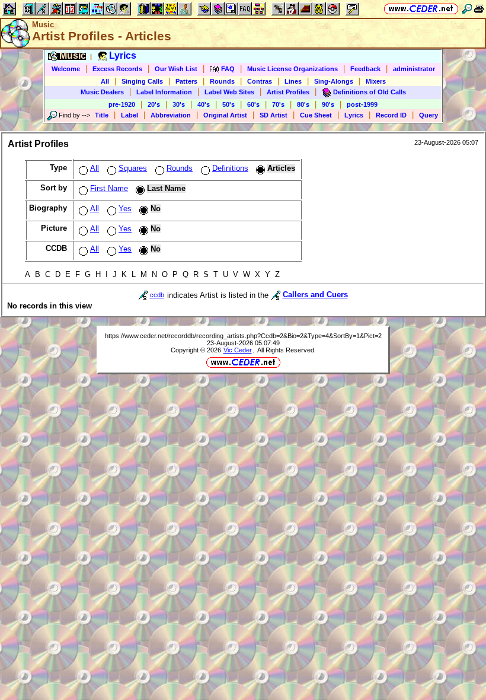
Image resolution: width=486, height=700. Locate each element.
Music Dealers (102, 92)
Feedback (365, 68)
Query (428, 115)
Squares (133, 168)
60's (253, 104)
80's (303, 104)
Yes (125, 208)
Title (101, 115)
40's (203, 104)
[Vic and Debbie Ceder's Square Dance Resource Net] (421, 8)
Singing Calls (142, 81)
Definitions (230, 168)
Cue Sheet (316, 115)
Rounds (222, 81)
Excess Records (117, 68)
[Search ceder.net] (467, 8)
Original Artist (225, 115)
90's (328, 104)
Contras (259, 81)
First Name (109, 188)
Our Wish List (176, 68)
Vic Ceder (237, 350)
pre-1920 (121, 104)
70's (278, 104)
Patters (186, 81)
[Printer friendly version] (479, 8)
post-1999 (362, 104)
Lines (293, 81)
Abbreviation (171, 115)
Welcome (66, 68)
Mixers (376, 81)
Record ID (391, 115)
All (105, 81)
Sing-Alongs (333, 81)
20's (154, 104)
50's (228, 104)
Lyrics (353, 115)
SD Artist (273, 115)
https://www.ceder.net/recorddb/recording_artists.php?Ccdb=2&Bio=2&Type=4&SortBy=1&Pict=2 (243, 335)
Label (129, 115)
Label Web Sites (229, 92)
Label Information (164, 92)
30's (178, 104)
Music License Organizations (292, 68)
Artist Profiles (288, 92)
